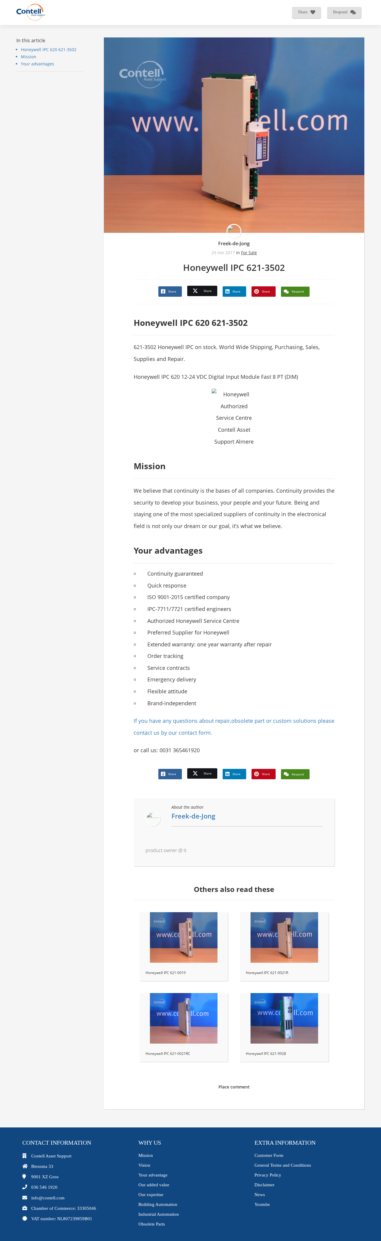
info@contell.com (48, 1198)
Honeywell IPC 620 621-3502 (48, 49)
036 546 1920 (44, 1187)
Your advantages (37, 64)
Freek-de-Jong (234, 243)
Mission (28, 56)
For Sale (249, 252)
